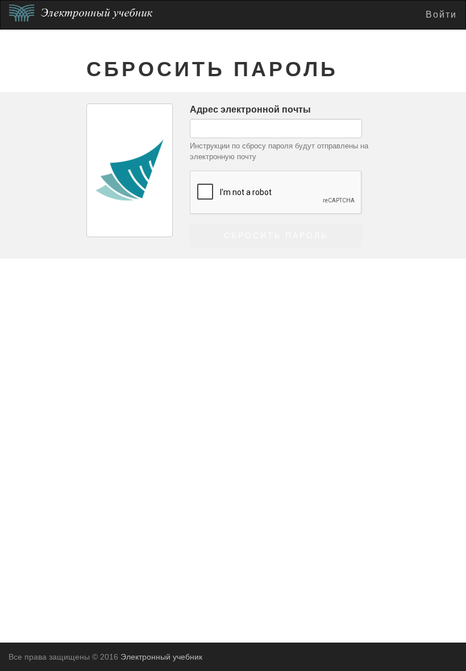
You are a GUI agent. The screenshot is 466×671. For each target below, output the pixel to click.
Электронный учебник (161, 656)
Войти (441, 14)
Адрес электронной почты (250, 109)
